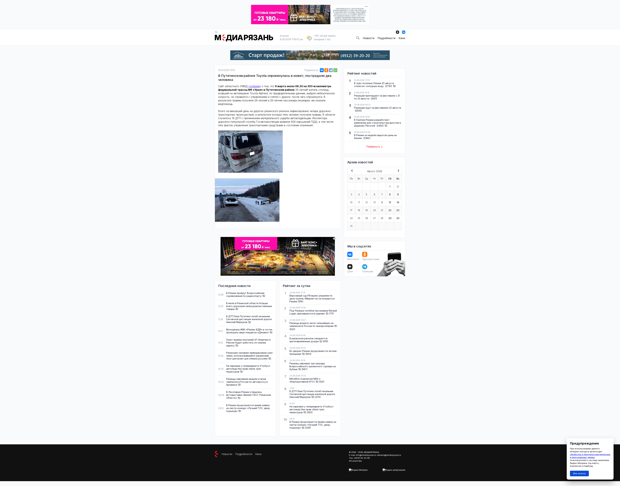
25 (359, 218)
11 (359, 202)
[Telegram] (331, 70)
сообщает (254, 86)
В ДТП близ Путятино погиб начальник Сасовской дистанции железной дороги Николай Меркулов (249, 319)
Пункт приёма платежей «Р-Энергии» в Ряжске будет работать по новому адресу (248, 342)
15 (390, 202)
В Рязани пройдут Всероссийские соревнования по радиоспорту (245, 294)
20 (374, 210)
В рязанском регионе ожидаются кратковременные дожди (308, 340)
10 (351, 202)
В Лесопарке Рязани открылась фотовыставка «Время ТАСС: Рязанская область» (248, 395)
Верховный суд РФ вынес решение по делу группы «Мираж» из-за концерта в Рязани (312, 298)
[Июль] (351, 171)
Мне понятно (579, 473)
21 (382, 210)
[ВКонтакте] (322, 70)
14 (382, 202)
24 (351, 218)
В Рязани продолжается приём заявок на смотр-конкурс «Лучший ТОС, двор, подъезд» (248, 408)
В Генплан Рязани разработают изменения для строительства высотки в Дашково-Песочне (377, 122)
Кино (402, 38)
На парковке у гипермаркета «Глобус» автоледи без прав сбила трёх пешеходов (248, 368)
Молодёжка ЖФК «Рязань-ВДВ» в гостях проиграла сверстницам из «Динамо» (249, 331)
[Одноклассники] (326, 70)
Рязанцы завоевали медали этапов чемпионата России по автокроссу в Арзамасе (247, 382)
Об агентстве (355, 461)
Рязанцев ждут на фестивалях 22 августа (377, 107)
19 (366, 210)
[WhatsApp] (335, 70)
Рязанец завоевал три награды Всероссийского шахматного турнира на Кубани (312, 366)
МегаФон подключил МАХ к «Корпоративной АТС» (304, 380)
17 (351, 210)
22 (389, 210)
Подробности (386, 38)
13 (374, 202)
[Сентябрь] (398, 171)
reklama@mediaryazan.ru (389, 455)
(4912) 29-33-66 (362, 458)
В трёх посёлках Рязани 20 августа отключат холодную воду (374, 84)
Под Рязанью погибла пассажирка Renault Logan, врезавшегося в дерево (313, 312)
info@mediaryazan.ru (366, 455)
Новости (368, 38)
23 (397, 210)
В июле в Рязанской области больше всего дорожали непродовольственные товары (249, 306)
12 (367, 202)
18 (359, 210)
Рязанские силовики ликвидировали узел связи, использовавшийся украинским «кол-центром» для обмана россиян (249, 355)
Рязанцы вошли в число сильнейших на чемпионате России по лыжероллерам (311, 324)
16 (398, 202)
